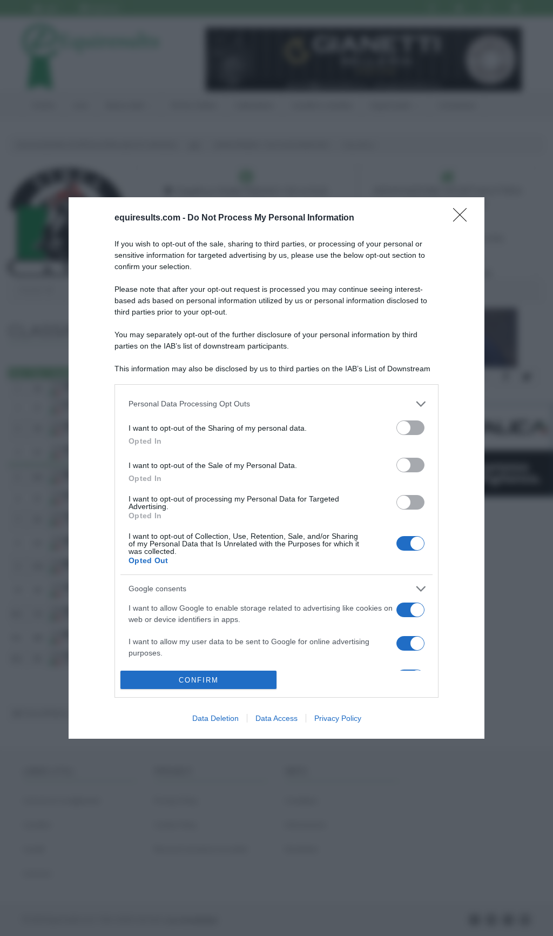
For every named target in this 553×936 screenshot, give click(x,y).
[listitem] (276, 404)
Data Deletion (215, 718)
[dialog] (276, 468)
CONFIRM (199, 680)
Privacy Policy (337, 718)
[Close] (463, 218)
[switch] (410, 427)
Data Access (276, 718)
